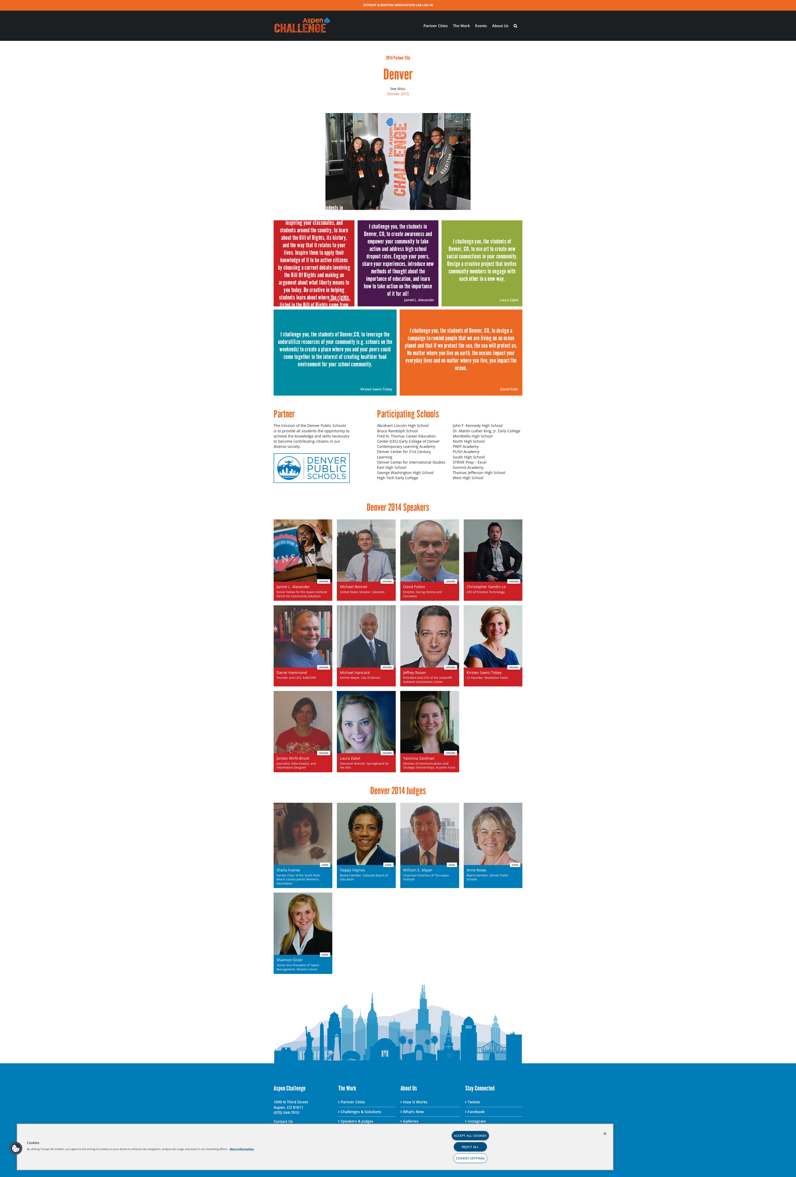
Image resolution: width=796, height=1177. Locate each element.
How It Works (415, 1101)
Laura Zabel (509, 300)
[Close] (604, 1133)
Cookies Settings (470, 1158)
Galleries (411, 1121)
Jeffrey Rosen (339, 300)
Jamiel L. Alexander (419, 300)
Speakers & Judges (357, 1121)
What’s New (413, 1111)
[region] (315, 1146)
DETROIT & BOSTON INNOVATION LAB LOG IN (398, 5)
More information (242, 1149)
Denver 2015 (398, 93)
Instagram (477, 1121)
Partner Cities (353, 1101)
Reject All (470, 1147)
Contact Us (283, 1121)
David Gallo (509, 389)
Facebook (476, 1111)
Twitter (474, 1101)
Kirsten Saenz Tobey (376, 389)
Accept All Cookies (470, 1136)
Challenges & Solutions (361, 1111)
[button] (515, 26)
